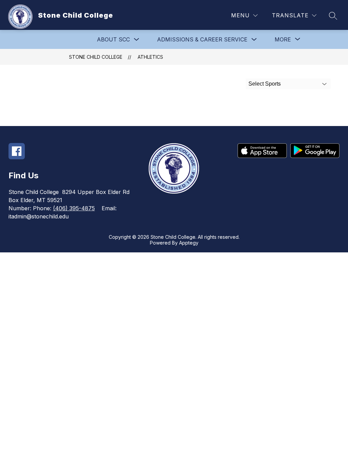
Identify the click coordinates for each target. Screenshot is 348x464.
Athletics (150, 57)
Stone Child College (95, 57)
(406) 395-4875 (74, 208)
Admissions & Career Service (202, 39)
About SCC (113, 39)
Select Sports (264, 84)
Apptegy (188, 243)
